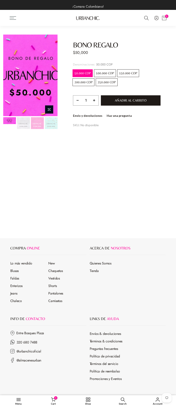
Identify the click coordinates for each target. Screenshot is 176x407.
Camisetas (55, 300)
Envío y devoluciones (87, 115)
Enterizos (16, 285)
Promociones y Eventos (106, 378)
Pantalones (55, 293)
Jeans (13, 293)
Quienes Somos (100, 263)
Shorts (52, 285)
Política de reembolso (105, 371)
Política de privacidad (105, 356)
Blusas (14, 270)
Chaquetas (55, 270)
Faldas (14, 278)
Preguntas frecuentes (104, 348)
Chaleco (16, 300)
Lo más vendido (21, 263)
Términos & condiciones (106, 341)
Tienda (94, 270)
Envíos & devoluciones (105, 333)
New (51, 263)
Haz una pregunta (119, 115)
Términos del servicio (104, 363)
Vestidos (54, 278)
